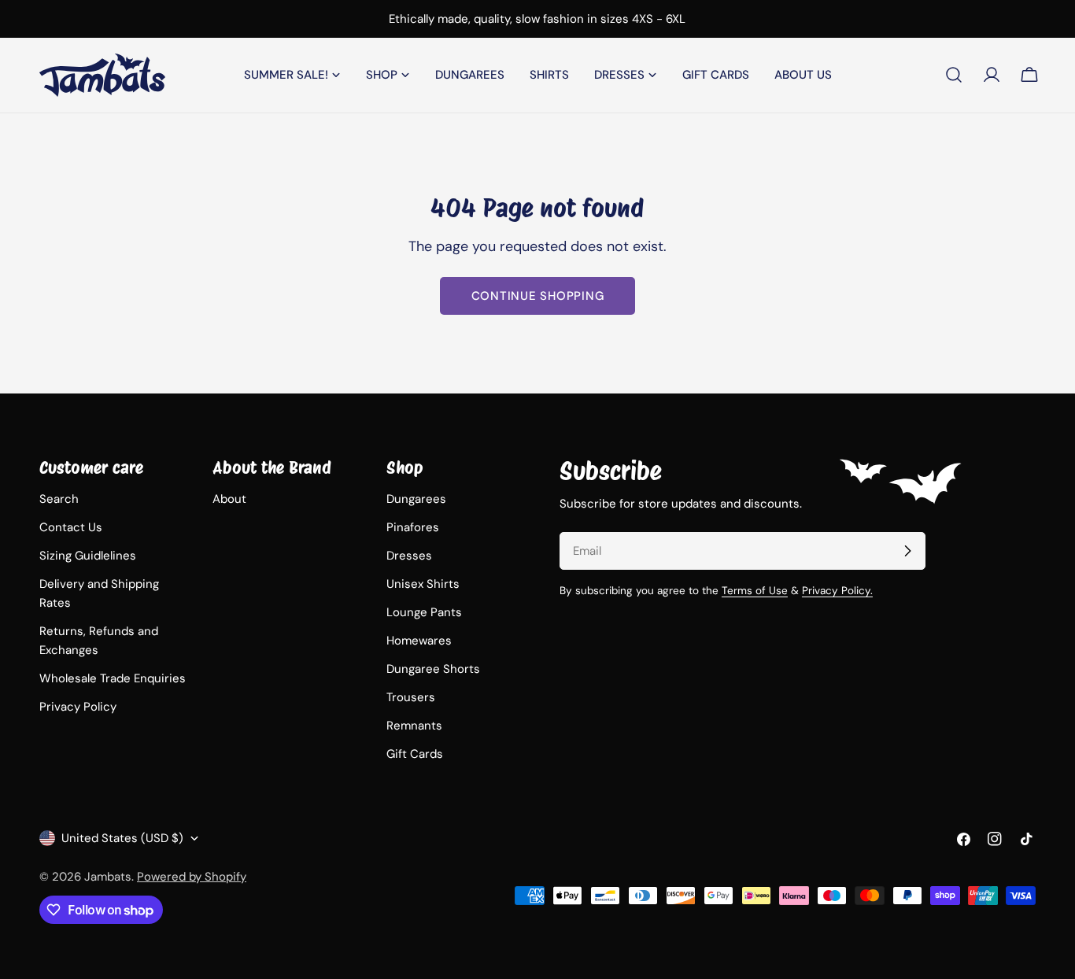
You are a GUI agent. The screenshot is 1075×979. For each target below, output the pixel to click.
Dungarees (416, 499)
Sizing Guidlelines (87, 555)
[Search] (954, 75)
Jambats (107, 877)
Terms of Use (755, 590)
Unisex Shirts (423, 584)
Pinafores (412, 527)
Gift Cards (414, 754)
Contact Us (70, 527)
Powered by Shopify (191, 877)
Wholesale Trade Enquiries (112, 678)
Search (59, 499)
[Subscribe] (907, 550)
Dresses (409, 555)
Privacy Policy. (837, 590)
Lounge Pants (424, 612)
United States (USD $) (122, 838)
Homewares (419, 640)
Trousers (410, 697)
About (229, 499)
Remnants (414, 725)
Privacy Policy (77, 707)
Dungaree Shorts (433, 669)
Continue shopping (537, 296)
